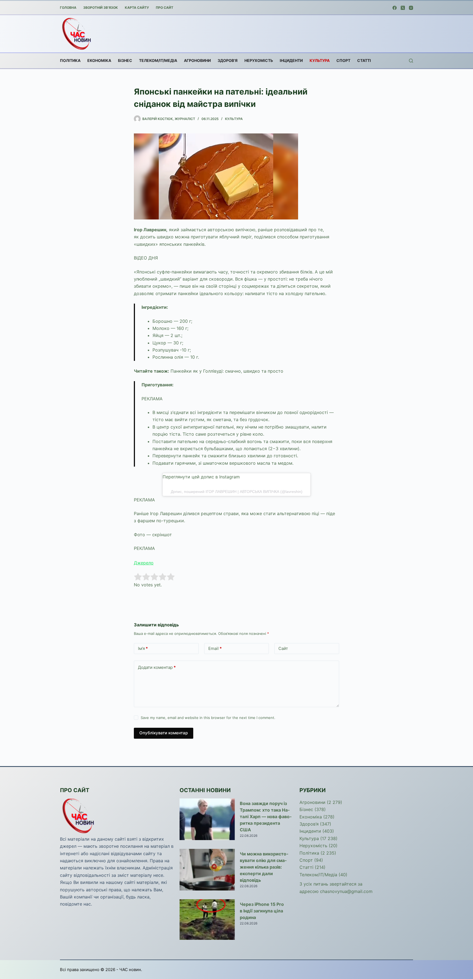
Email (215, 648)
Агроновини (197, 60)
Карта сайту (137, 7)
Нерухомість (258, 60)
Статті (364, 60)
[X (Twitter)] (403, 8)
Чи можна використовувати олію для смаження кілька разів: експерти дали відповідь (264, 867)
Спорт (343, 60)
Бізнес (125, 60)
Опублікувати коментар (163, 732)
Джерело (144, 563)
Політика (70, 60)
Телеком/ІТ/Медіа (158, 60)
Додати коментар (157, 667)
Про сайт (164, 7)
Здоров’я (228, 60)
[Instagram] (411, 8)
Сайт (283, 648)
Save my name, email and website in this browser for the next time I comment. (208, 717)
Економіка (99, 60)
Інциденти (291, 60)
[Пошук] (411, 61)
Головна (68, 7)
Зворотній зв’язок (100, 7)
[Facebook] (395, 8)
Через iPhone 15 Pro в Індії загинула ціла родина (262, 910)
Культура (320, 60)
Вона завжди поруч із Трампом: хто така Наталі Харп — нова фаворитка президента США (266, 816)
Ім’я (143, 648)
